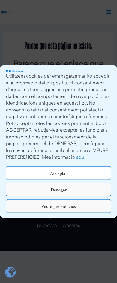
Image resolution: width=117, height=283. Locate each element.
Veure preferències (58, 206)
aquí (81, 157)
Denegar (59, 190)
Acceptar (58, 173)
